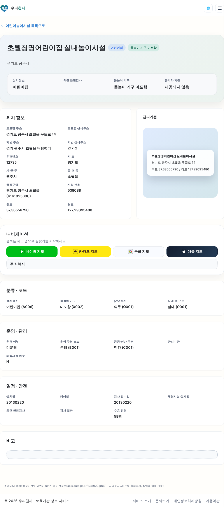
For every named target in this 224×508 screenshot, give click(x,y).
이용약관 (213, 501)
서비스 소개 (142, 501)
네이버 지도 (35, 251)
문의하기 (162, 501)
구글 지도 (141, 251)
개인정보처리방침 (187, 501)
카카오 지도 (88, 251)
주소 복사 (17, 264)
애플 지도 (195, 251)
